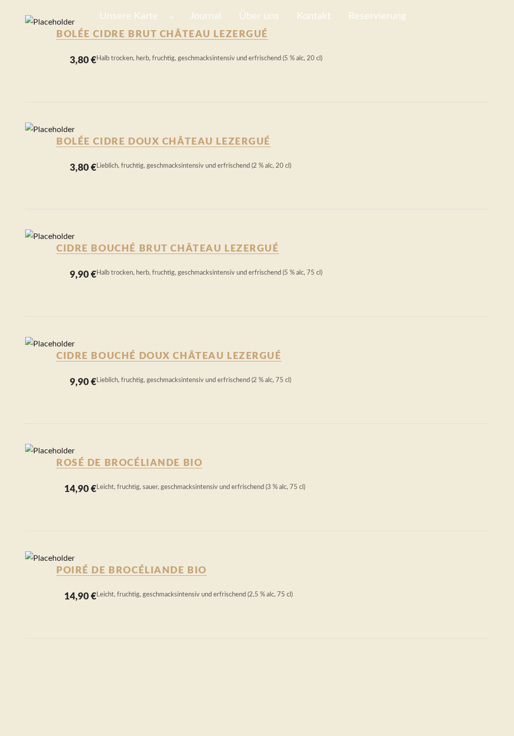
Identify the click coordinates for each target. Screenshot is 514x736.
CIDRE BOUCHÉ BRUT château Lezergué (167, 249)
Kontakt (314, 16)
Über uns (259, 16)
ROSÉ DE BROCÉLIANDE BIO (129, 463)
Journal (205, 16)
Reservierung (377, 16)
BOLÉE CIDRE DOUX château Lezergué (163, 142)
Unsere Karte (128, 16)
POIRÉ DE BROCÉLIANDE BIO (131, 570)
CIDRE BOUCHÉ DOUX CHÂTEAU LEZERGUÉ (169, 356)
